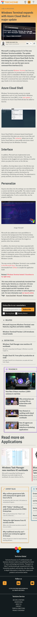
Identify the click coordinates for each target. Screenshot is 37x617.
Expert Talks (11, 489)
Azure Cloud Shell (11, 295)
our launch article (28, 293)
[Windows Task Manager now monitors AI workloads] (15, 456)
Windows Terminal (19, 70)
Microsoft (19, 295)
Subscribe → (28, 309)
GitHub (15, 268)
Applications (10, 8)
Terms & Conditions (18, 608)
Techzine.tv (12, 369)
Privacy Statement (19, 610)
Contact (18, 606)
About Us (18, 604)
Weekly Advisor (23, 313)
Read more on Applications (12, 439)
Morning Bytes (10, 313)
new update (26, 97)
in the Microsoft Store (8, 265)
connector (18, 138)
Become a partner (18, 600)
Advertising (19, 602)
